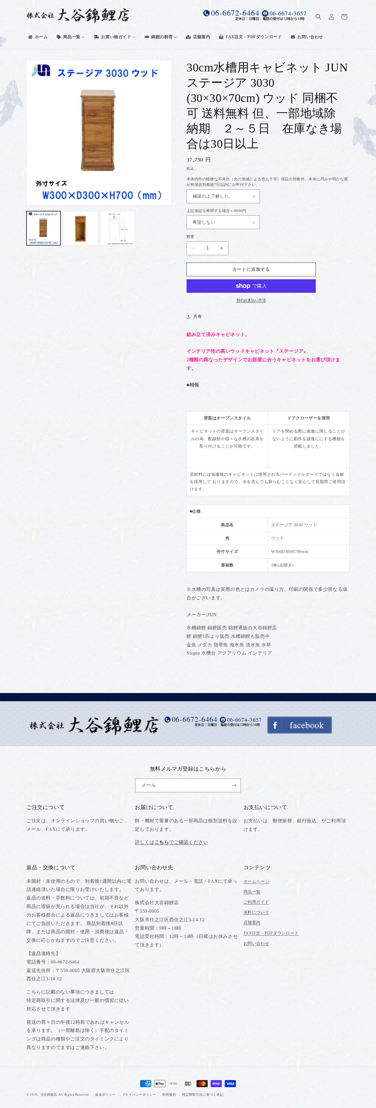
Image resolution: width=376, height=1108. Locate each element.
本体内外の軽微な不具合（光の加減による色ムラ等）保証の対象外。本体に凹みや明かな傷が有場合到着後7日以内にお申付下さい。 (267, 182)
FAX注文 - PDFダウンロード (271, 933)
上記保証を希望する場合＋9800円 (216, 211)
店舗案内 (252, 922)
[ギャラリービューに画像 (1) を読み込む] (43, 228)
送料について (256, 912)
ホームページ (256, 881)
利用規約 (169, 1094)
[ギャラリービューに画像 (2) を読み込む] (80, 228)
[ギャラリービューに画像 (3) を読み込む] (118, 228)
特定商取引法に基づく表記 (202, 1094)
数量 (190, 236)
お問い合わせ (256, 943)
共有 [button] (197, 316)
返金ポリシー (105, 1094)
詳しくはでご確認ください (171, 842)
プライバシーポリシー (139, 1094)
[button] (318, 16)
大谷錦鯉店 (49, 1094)
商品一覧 (252, 892)
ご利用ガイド (256, 902)
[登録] (234, 785)
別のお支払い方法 (251, 300)
